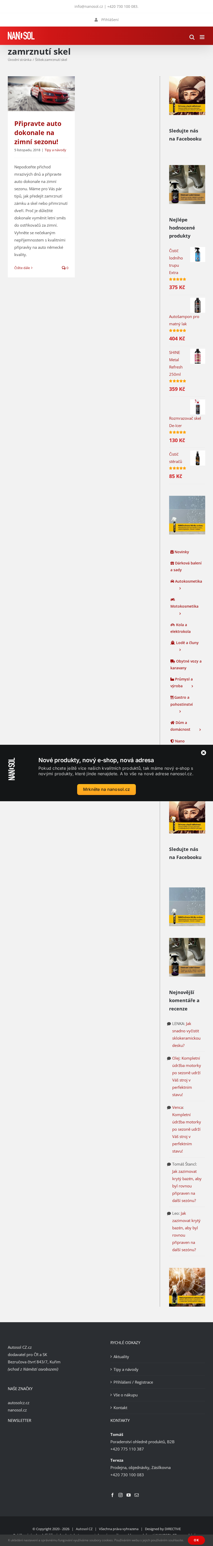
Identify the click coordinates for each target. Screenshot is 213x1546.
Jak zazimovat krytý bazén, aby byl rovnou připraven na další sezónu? (187, 1186)
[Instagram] (120, 1495)
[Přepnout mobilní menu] (202, 37)
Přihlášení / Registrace (133, 1382)
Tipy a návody (55, 150)
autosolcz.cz (18, 1402)
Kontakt (120, 1407)
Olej (175, 1058)
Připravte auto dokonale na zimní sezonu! (37, 132)
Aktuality (121, 1356)
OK (196, 1540)
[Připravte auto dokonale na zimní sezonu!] (41, 93)
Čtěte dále (22, 267)
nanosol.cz (17, 1410)
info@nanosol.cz (89, 6)
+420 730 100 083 (122, 6)
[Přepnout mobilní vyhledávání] (192, 37)
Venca (177, 1107)
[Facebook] (112, 1495)
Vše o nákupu (126, 1394)
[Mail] (137, 1495)
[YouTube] (129, 1495)
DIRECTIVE (173, 1528)
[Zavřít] (203, 753)
